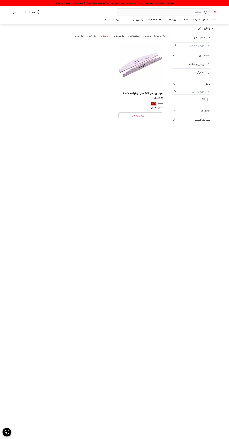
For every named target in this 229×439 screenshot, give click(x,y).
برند (208, 84)
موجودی (205, 110)
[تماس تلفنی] (6, 432)
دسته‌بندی (204, 55)
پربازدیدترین (134, 36)
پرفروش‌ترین (119, 36)
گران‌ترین (79, 36)
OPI (203, 99)
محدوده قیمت (202, 120)
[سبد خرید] (14, 12)
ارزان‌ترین (91, 36)
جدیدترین (104, 36)
